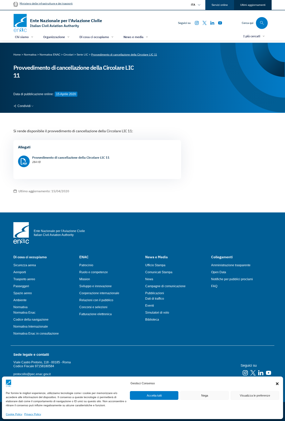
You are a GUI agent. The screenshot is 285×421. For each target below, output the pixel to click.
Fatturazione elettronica (95, 314)
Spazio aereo (22, 293)
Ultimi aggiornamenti (252, 4)
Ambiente (20, 300)
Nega (204, 395)
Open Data (218, 272)
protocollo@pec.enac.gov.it (32, 374)
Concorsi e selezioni (93, 307)
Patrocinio (86, 265)
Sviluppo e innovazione (95, 286)
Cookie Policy (14, 414)
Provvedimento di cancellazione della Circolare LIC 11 (71, 157)
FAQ (214, 286)
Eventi (149, 305)
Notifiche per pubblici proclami (232, 279)
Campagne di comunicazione (165, 286)
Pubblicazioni (154, 293)
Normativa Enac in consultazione (36, 333)
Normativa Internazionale (30, 326)
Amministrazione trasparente (230, 265)
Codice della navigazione (30, 319)
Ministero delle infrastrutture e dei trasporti (46, 3)
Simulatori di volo (157, 312)
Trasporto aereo (24, 279)
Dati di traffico (154, 298)
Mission (84, 279)
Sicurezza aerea (24, 265)
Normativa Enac (24, 312)
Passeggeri (21, 286)
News (149, 279)
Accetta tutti (154, 395)
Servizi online (220, 4)
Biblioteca (152, 319)
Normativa (20, 307)
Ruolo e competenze (93, 272)
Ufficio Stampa (155, 265)
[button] (277, 383)
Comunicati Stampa (158, 272)
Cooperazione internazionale (99, 293)
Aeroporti (19, 272)
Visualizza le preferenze (255, 395)
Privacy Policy (32, 414)
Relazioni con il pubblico (96, 300)
